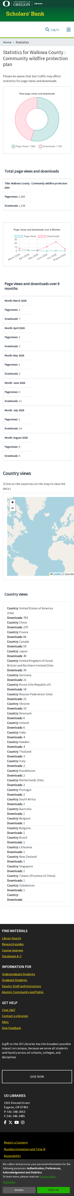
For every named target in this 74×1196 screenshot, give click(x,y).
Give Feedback (11, 1028)
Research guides (13, 944)
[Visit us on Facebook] (5, 1122)
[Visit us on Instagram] (22, 1122)
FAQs (5, 1022)
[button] (12, 502)
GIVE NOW (37, 1077)
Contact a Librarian (15, 1016)
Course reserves (12, 950)
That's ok (53, 1190)
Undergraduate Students (18, 974)
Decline (19, 1190)
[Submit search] (47, 29)
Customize (9, 1182)
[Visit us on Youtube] (16, 1122)
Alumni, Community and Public (23, 992)
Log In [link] (55, 30)
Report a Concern (16, 1142)
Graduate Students (14, 980)
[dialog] (37, 1178)
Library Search (11, 938)
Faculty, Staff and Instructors (21, 986)
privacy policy (48, 1176)
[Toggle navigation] (68, 29)
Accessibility (12, 1156)
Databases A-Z (12, 956)
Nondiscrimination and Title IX (24, 1149)
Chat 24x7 (8, 1010)
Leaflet (57, 574)
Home (7, 42)
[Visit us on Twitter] (10, 1122)
